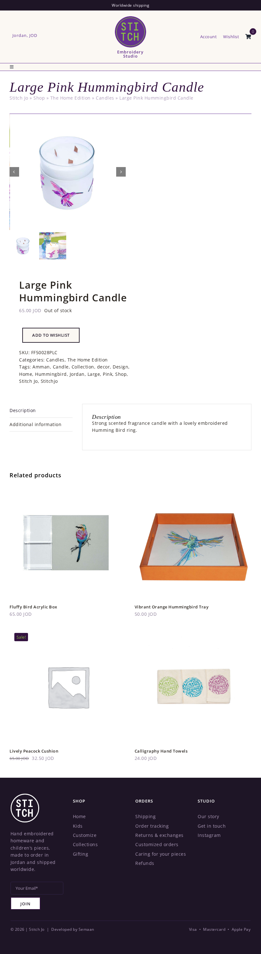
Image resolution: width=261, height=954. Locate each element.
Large (94, 374)
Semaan (86, 929)
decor (103, 367)
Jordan (77, 374)
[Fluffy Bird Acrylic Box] (68, 488)
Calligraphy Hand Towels (161, 751)
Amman (41, 367)
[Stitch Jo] (130, 17)
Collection (83, 367)
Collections (85, 844)
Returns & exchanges (159, 835)
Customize (85, 835)
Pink (107, 374)
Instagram (209, 835)
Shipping (145, 816)
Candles (105, 98)
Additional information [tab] (35, 424)
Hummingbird (51, 374)
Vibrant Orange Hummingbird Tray (172, 607)
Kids (78, 826)
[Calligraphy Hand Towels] (193, 631)
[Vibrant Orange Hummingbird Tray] (193, 488)
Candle (61, 367)
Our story (208, 816)
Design (120, 367)
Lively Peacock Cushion (34, 751)
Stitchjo (49, 381)
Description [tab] (23, 410)
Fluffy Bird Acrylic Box (33, 607)
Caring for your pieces (160, 854)
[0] (248, 37)
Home (25, 374)
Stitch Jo (19, 98)
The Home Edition (70, 98)
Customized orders (157, 844)
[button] (51, 335)
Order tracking (152, 826)
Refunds (144, 863)
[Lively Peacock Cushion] (68, 631)
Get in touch (212, 826)
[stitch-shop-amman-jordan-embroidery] (25, 796)
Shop (39, 98)
